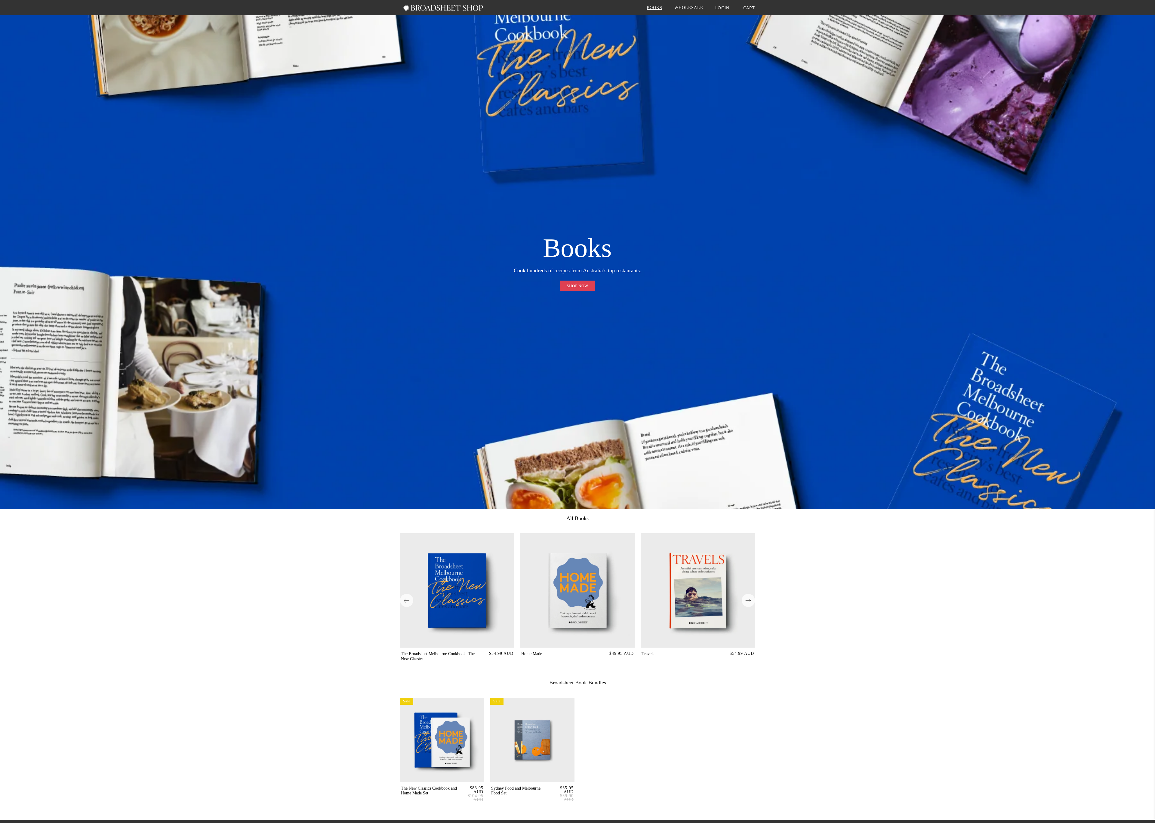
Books (654, 7)
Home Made (531, 654)
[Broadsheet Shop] (443, 8)
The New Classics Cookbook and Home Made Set (429, 791)
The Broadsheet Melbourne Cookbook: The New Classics (438, 656)
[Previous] (406, 600)
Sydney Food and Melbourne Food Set (516, 791)
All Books (577, 518)
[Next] (748, 600)
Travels (648, 654)
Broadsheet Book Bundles (577, 683)
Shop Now (577, 286)
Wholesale (688, 7)
